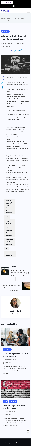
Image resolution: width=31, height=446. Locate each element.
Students (10, 16)
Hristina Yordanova (11, 411)
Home (2, 16)
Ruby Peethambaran (11, 360)
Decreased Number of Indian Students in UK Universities (8, 206)
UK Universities (8, 254)
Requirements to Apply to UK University (9, 242)
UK (6, 248)
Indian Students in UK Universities (8, 231)
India (6, 217)
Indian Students (8, 222)
